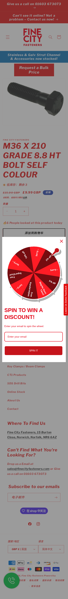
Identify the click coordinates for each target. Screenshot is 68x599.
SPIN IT (33, 350)
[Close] (61, 241)
